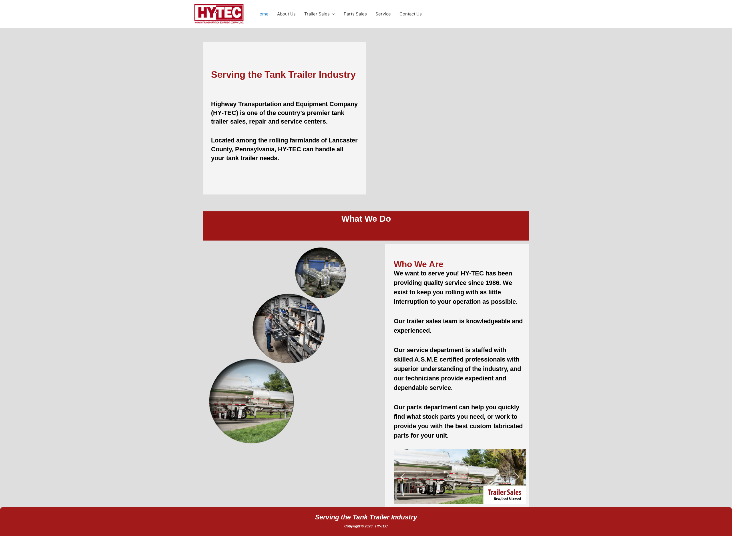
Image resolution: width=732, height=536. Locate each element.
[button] (460, 477)
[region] (460, 477)
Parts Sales (355, 14)
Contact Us (410, 14)
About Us (286, 14)
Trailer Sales (317, 14)
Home (262, 14)
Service (383, 14)
